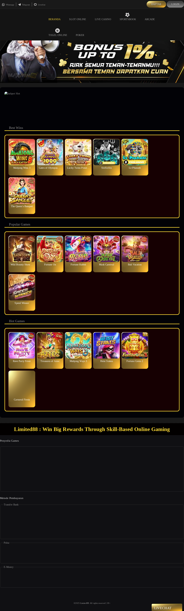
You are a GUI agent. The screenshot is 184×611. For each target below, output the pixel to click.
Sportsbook (128, 19)
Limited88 (84, 603)
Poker (80, 35)
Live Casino (103, 19)
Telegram (26, 5)
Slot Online (77, 19)
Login (175, 4)
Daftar (156, 4)
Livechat (41, 5)
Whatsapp (9, 5)
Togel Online (58, 35)
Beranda (55, 19)
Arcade (150, 19)
